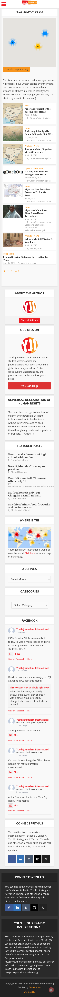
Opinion (28, 168)
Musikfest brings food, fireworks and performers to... (29, 506)
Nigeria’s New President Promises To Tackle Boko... (37, 192)
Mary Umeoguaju (28, 263)
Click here (30, 553)
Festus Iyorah (31, 227)
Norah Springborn (19, 460)
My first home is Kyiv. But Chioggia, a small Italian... (24, 494)
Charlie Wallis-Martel (20, 510)
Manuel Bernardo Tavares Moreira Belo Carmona (31, 486)
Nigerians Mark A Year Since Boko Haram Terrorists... (37, 213)
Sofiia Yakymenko (19, 498)
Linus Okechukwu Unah (40, 140)
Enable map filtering (16, 69)
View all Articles (29, 320)
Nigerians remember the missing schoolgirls (38, 110)
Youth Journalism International (32, 629)
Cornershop (35, 987)
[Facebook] (12, 859)
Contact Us (29, 992)
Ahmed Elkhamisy (19, 472)
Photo (17, 653)
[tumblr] (29, 859)
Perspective (8, 253)
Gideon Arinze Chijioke (40, 118)
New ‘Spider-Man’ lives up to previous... (26, 468)
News (27, 105)
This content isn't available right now (29, 687)
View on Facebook (16, 659)
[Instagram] (37, 859)
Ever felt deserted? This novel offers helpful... (27, 480)
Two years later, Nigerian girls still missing (38, 151)
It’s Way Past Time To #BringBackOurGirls (36, 173)
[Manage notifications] (51, 989)
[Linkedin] (20, 859)
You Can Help (29, 386)
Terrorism (38, 168)
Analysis (28, 146)
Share (29, 659)
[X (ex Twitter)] (46, 859)
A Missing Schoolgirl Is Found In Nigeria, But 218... (39, 133)
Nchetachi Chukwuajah (35, 230)
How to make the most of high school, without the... (27, 456)
